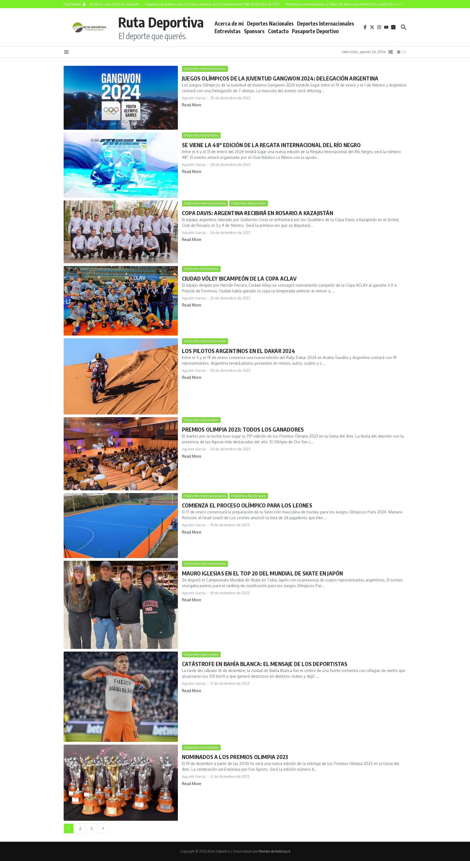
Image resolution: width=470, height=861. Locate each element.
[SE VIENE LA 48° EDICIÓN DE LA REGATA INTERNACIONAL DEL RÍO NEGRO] (121, 165)
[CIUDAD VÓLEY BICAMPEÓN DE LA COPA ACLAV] (121, 301)
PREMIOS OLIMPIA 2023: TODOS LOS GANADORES (243, 429)
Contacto (278, 31)
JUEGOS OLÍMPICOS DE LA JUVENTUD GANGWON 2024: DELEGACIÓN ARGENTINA (280, 78)
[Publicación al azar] (390, 52)
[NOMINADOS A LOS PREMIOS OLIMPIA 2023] (121, 783)
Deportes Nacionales (270, 23)
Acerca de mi (229, 23)
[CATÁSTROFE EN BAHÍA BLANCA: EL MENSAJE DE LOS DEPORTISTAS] (121, 697)
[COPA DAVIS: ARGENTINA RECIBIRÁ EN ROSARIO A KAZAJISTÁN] (121, 231)
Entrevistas (228, 31)
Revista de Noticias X (274, 851)
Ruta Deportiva (161, 21)
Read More (191, 105)
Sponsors (254, 31)
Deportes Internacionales (325, 23)
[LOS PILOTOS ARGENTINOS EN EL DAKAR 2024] (121, 376)
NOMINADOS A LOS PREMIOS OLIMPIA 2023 (235, 756)
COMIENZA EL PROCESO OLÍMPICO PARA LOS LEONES (247, 505)
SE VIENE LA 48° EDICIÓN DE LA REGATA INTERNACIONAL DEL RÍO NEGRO (271, 144)
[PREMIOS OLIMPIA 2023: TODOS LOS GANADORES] (121, 453)
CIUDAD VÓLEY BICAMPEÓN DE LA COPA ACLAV (239, 278)
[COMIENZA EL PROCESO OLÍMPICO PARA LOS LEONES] (121, 525)
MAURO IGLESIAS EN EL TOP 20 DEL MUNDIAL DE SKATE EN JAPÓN (262, 573)
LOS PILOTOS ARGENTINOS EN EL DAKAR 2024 (238, 350)
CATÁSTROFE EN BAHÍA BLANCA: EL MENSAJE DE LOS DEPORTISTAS (264, 663)
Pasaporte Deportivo (315, 31)
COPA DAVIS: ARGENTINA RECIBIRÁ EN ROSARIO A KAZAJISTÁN (257, 212)
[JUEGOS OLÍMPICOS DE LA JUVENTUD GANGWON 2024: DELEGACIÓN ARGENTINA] (121, 98)
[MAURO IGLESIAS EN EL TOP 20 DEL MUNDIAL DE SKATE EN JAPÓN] (121, 605)
